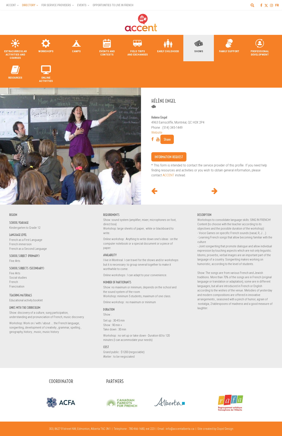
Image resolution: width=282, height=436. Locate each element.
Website (156, 132)
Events (81, 5)
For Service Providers (56, 5)
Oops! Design (225, 429)
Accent (11, 5)
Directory (28, 5)
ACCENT (168, 175)
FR (277, 5)
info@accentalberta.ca (180, 429)
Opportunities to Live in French (113, 5)
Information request (169, 157)
